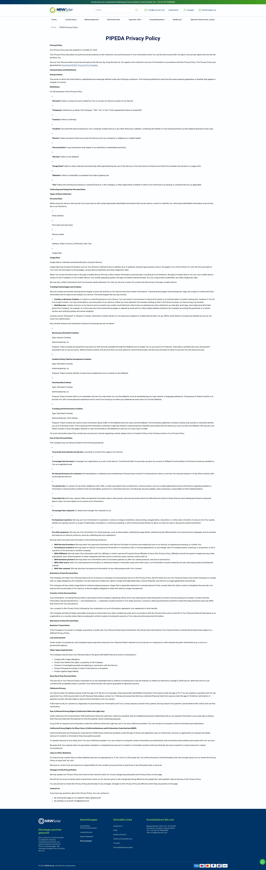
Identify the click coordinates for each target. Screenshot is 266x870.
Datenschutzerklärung (122, 839)
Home (53, 27)
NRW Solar (49, 866)
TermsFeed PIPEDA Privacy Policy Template (79, 65)
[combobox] (116, 10)
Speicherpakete (86, 837)
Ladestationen (86, 832)
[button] (70, 19)
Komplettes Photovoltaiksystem (88, 827)
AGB (115, 830)
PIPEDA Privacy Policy (68, 27)
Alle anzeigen (86, 841)
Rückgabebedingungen (123, 847)
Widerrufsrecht (119, 835)
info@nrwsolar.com (156, 10)
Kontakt (116, 843)
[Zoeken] (136, 10)
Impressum (118, 826)
